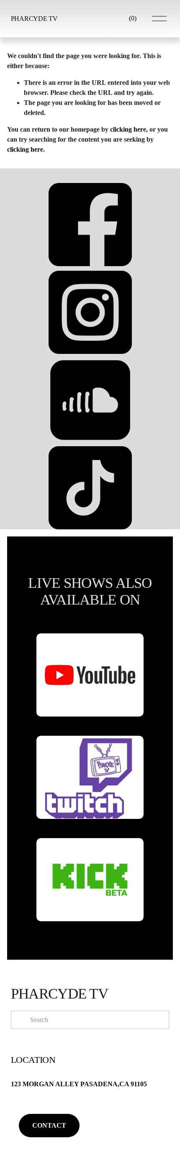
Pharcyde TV (34, 18)
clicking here (128, 129)
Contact (49, 1125)
